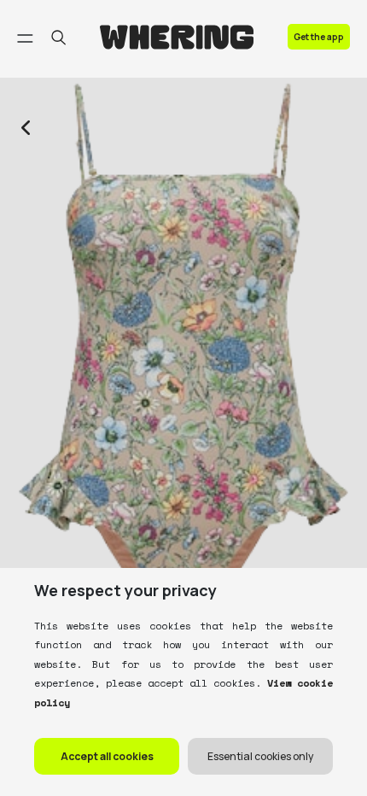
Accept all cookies (107, 756)
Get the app (319, 37)
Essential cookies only (260, 756)
